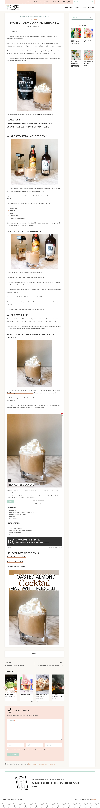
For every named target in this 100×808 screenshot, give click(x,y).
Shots (84, 7)
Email (29, 745)
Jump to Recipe (13, 31)
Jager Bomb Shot (26, 694)
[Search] (91, 17)
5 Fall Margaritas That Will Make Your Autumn (29, 123)
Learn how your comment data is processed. (41, 764)
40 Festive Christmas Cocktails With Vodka (51, 664)
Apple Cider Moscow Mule (15, 562)
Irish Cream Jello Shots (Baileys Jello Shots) (41, 696)
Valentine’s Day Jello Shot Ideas (88, 63)
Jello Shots (91, 7)
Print (10, 501)
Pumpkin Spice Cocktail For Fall (16, 557)
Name (10, 745)
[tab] (31, 701)
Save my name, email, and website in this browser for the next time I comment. (29, 750)
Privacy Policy (6, 799)
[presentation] (11, 684)
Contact (13, 799)
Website (48, 745)
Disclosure (37, 114)
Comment (11, 720)
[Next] (63, 687)
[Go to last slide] (5, 687)
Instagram (46, 542)
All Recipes (68, 7)
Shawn (29, 26)
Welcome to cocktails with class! (34, 1)
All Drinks (34, 19)
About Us (46, 1)
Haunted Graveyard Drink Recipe (57, 696)
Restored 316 (94, 799)
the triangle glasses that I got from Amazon (20, 393)
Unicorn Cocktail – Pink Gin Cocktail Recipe (28, 127)
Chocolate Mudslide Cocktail (16, 566)
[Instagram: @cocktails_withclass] (12, 541)
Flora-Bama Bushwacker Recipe (14, 664)
